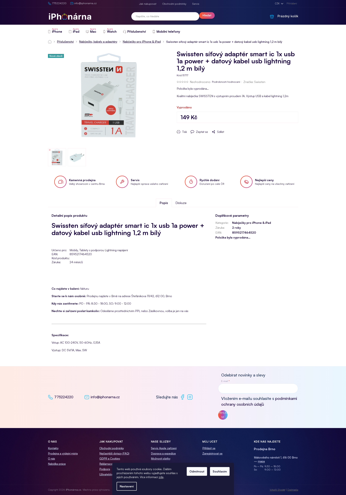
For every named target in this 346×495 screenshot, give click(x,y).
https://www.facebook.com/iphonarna (182, 397)
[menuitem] (54, 31)
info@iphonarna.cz (105, 397)
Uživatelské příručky (111, 474)
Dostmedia (293, 489)
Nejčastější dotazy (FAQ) (114, 453)
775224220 (63, 397)
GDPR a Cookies (109, 458)
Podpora (104, 469)
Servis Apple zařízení (164, 448)
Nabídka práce (57, 464)
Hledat (207, 15)
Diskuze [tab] (181, 203)
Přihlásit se (223, 415)
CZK (277, 3)
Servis (195, 3)
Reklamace (106, 464)
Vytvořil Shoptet (277, 489)
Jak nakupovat (147, 3)
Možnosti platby (160, 458)
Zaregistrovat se (212, 453)
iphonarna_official (190, 397)
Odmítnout (196, 471)
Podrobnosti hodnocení (226, 81)
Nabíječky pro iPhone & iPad (251, 223)
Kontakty (53, 448)
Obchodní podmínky (174, 3)
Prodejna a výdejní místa (63, 453)
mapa (261, 461)
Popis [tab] (164, 203)
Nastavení (127, 486)
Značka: (254, 82)
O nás (51, 458)
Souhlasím (220, 471)
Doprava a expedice (163, 453)
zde (161, 477)
